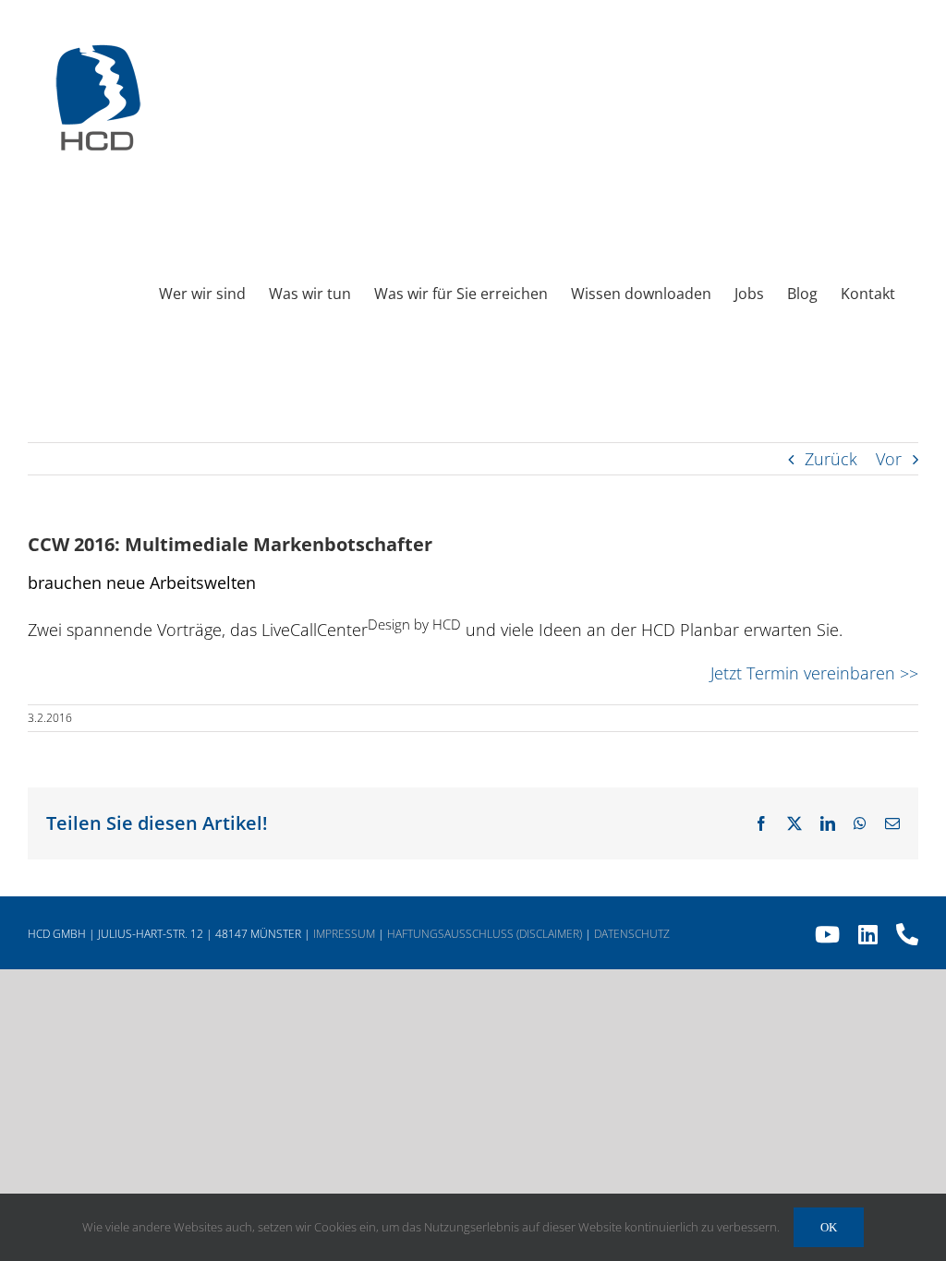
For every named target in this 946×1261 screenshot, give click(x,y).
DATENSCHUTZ (632, 934)
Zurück (831, 459)
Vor (889, 459)
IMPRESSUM (344, 934)
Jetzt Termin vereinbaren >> (814, 673)
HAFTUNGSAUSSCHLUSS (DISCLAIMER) (484, 934)
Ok (828, 1227)
